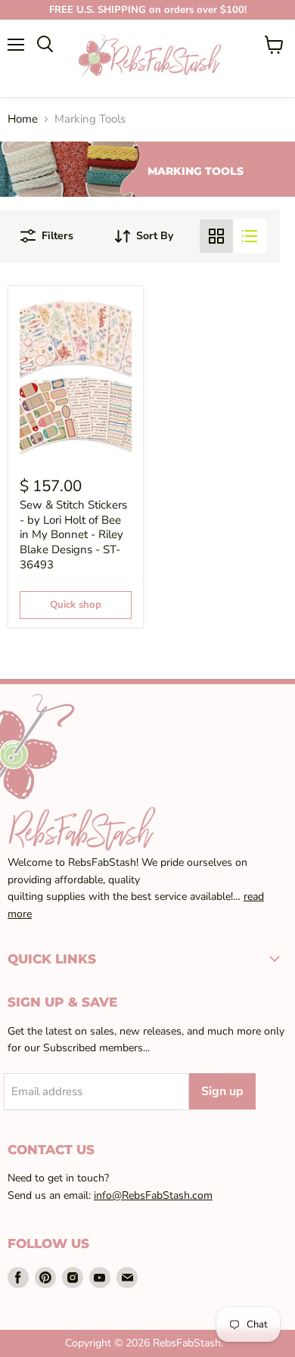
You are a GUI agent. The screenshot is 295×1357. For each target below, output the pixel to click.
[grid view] (216, 236)
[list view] (249, 236)
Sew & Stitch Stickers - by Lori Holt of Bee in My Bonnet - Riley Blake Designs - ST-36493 (73, 534)
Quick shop (75, 605)
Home (23, 119)
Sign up (222, 1091)
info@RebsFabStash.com (153, 1195)
